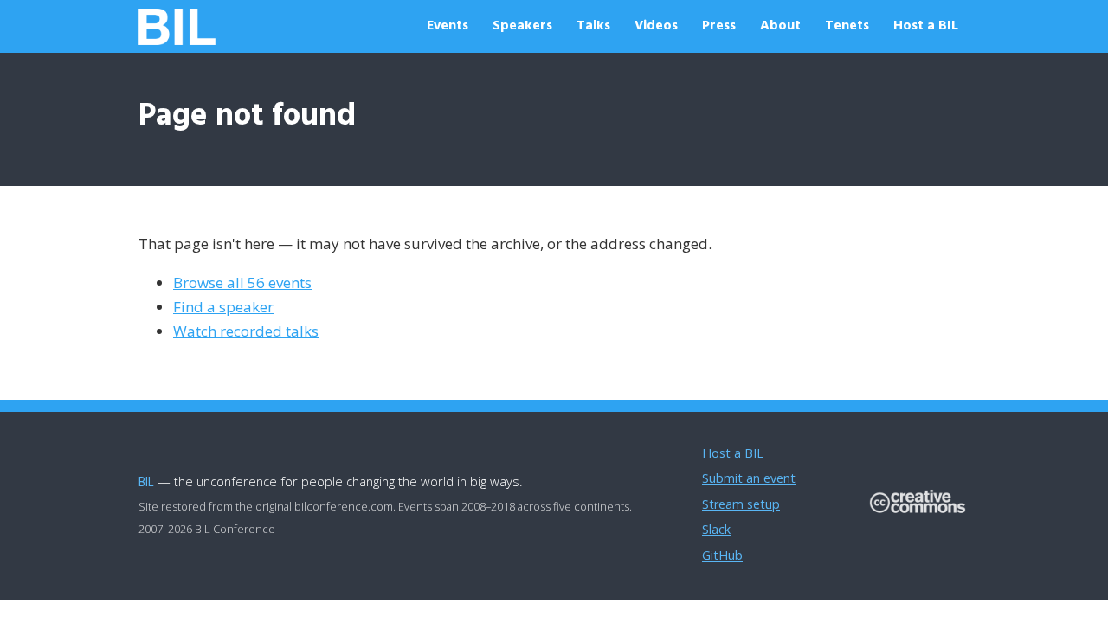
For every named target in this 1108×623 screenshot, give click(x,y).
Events (447, 26)
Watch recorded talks (246, 331)
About (780, 26)
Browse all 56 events (242, 282)
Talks (593, 26)
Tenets (847, 26)
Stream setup (741, 504)
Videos (656, 26)
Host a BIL (925, 26)
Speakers (522, 26)
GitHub (722, 555)
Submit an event (749, 478)
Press (719, 26)
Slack (716, 529)
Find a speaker (223, 307)
